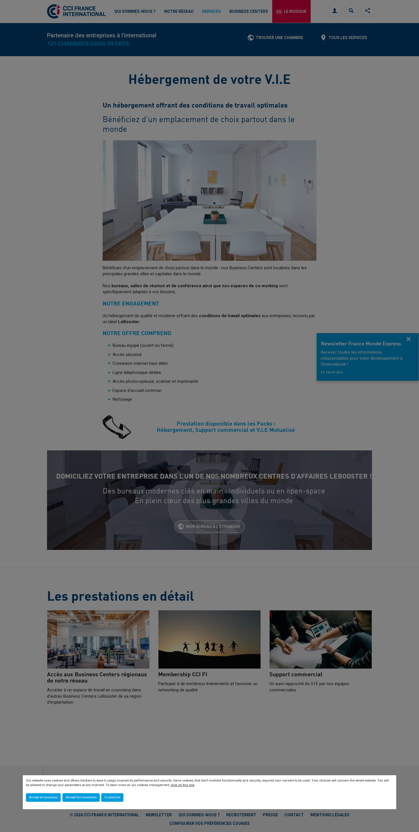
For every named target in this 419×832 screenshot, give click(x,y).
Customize (112, 797)
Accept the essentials (81, 797)
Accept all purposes (43, 797)
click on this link (182, 785)
